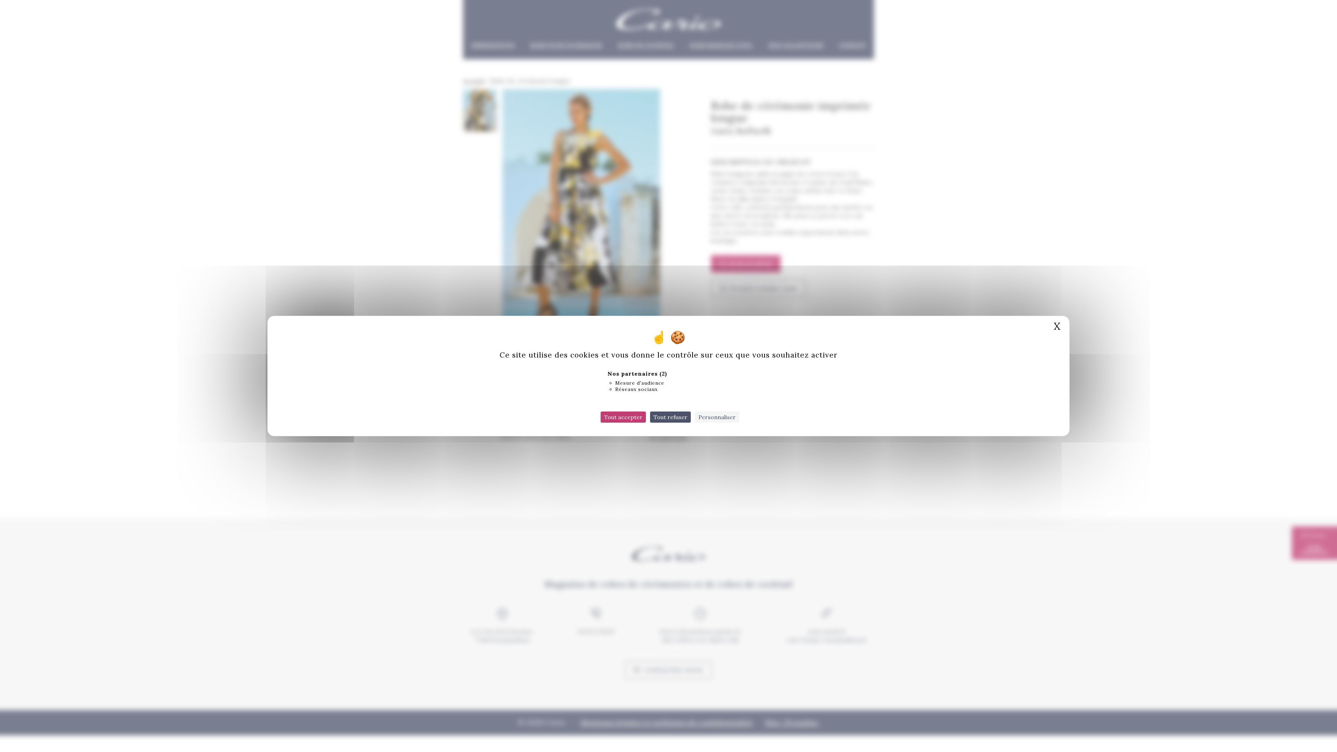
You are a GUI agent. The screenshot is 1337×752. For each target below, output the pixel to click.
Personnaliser (717, 417)
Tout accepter (623, 417)
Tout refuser (670, 417)
